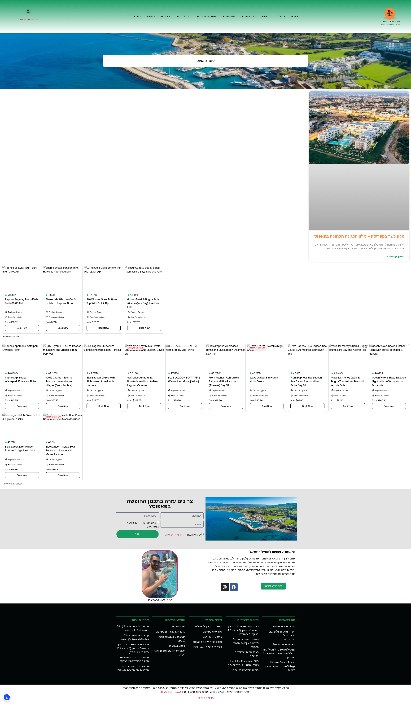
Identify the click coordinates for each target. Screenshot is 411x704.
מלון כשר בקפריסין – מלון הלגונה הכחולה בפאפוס (359, 236)
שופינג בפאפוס (177, 645)
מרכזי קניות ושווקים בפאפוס (170, 631)
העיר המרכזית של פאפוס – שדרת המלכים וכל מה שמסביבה (280, 635)
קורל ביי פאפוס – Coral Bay (207, 647)
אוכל (168, 16)
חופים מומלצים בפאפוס (246, 670)
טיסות (151, 16)
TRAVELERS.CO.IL (172, 692)
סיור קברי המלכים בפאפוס (207, 642)
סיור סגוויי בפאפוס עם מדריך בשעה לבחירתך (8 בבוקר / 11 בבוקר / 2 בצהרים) (242, 630)
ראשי (294, 16)
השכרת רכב (133, 16)
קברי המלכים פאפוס (284, 626)
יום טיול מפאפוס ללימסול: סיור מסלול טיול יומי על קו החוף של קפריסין (279, 653)
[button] (28, 11)
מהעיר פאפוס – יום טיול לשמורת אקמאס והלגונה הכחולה (245, 643)
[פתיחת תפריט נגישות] (6, 697)
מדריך (281, 16)
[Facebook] (234, 587)
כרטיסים (250, 16)
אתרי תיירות (208, 16)
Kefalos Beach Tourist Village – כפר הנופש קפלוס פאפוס (280, 666)
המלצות (185, 16)
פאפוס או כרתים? (212, 636)
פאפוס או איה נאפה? (284, 644)
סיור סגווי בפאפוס (212, 631)
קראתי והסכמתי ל (183, 534)
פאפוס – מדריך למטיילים (208, 626)
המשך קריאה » (396, 256)
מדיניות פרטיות (205, 698)
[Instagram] (225, 587)
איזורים (230, 16)
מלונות (266, 16)
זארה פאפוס (178, 626)
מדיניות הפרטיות (173, 534)
